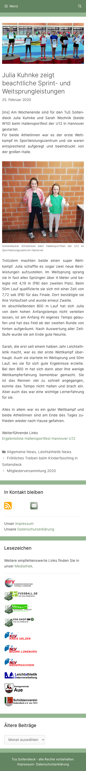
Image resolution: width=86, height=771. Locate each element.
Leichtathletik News (54, 452)
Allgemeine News (21, 452)
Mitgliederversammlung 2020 (31, 471)
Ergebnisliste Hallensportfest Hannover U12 (38, 438)
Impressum (24, 524)
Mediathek (23, 566)
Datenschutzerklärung (35, 529)
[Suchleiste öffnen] (80, 6)
